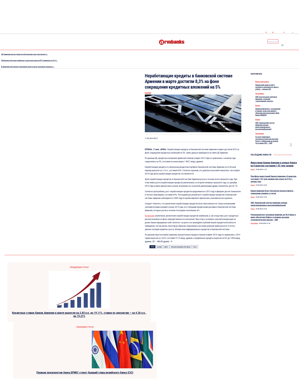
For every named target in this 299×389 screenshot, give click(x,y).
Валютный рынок (262, 82)
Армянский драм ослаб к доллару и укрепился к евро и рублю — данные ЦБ (266, 87)
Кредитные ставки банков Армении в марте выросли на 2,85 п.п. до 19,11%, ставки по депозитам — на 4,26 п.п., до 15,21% (79, 314)
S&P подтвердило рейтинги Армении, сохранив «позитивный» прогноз (266, 99)
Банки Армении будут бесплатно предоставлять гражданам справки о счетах (272, 192)
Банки (148, 93)
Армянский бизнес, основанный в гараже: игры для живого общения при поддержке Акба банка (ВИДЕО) (267, 112)
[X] (195, 138)
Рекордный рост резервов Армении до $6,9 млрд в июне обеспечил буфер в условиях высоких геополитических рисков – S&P (273, 217)
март (166, 247)
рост (195, 247)
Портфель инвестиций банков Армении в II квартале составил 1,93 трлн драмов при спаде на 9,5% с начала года (273, 179)
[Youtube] (294, 41)
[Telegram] (291, 41)
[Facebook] (289, 41)
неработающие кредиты (181, 247)
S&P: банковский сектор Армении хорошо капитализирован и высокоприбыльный (264, 126)
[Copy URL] (229, 138)
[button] (280, 41)
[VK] (220, 138)
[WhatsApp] (204, 138)
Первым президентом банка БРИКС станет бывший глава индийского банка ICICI (84, 372)
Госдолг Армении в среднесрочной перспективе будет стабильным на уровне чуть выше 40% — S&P (266, 140)
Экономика (259, 94)
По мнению (149, 215)
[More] (237, 138)
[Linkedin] (297, 41)
